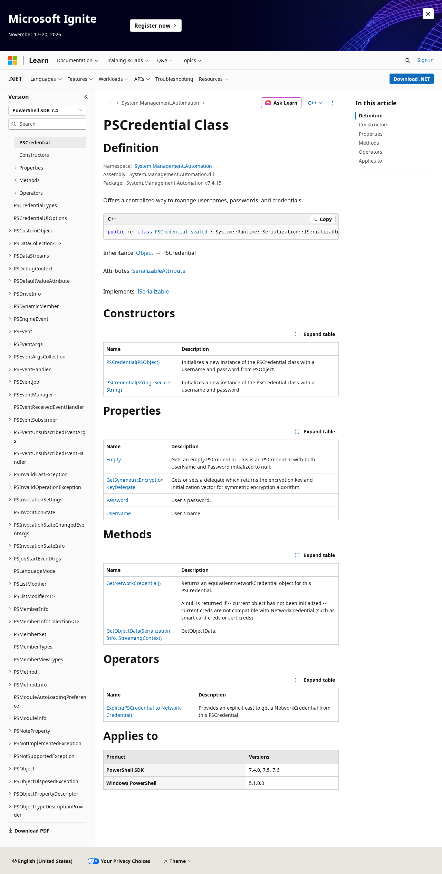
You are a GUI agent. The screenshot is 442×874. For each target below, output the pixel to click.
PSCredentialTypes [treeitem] (35, 205)
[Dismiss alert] (428, 13)
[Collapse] (86, 96)
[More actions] (333, 102)
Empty (113, 459)
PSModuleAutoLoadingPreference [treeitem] (50, 701)
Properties (371, 134)
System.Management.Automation (160, 102)
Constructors (373, 124)
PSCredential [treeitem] (34, 142)
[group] (221, 232)
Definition (371, 115)
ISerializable (153, 291)
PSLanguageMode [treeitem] (35, 571)
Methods (369, 143)
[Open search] (408, 60)
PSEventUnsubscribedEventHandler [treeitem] (49, 457)
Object (144, 253)
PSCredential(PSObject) (133, 362)
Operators (370, 151)
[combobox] (47, 110)
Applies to (370, 160)
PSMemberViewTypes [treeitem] (38, 659)
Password (117, 500)
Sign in (425, 60)
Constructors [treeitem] (34, 155)
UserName (118, 513)
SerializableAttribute (158, 271)
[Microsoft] (12, 60)
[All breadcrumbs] (109, 102)
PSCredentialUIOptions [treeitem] (40, 218)
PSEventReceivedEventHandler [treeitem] (49, 407)
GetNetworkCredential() (133, 583)
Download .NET (412, 79)
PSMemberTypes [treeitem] (33, 646)
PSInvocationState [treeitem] (34, 512)
